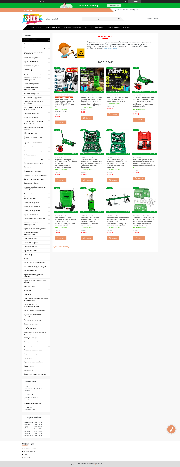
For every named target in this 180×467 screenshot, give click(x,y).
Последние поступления (72, 27)
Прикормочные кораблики (33, 362)
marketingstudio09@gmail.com (33, 403)
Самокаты (28, 358)
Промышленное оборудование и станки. (36, 281)
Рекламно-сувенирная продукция (36, 151)
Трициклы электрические (33, 143)
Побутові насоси (30, 155)
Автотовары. (29, 70)
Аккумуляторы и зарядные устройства (33, 102)
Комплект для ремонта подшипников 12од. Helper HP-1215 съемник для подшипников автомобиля (144, 162)
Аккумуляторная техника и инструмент (33, 53)
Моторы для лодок (31, 133)
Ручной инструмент (31, 62)
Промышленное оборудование (35, 229)
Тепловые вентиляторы (32, 320)
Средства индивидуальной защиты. (33, 276)
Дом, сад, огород (30, 238)
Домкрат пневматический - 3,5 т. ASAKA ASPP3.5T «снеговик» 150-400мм (117, 99)
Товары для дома (30, 246)
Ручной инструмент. (31, 215)
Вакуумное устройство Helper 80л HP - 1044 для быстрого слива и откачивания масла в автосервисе (90, 221)
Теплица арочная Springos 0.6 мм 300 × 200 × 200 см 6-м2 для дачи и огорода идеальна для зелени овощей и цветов (143, 221)
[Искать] (119, 19)
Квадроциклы (29, 366)
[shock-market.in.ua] (33, 18)
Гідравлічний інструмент (33, 171)
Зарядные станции (30, 338)
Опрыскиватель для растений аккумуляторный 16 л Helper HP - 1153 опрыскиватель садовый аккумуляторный (65, 221)
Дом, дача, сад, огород (32, 74)
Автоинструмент (30, 286)
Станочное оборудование (33, 97)
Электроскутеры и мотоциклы (35, 374)
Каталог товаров (35, 27)
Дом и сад (27, 294)
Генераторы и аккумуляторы (34, 263)
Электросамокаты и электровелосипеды (31, 305)
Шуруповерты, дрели (31, 66)
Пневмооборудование (32, 58)
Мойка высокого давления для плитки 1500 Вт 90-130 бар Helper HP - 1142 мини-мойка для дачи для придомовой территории (91, 101)
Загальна (27, 167)
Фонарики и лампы (31, 117)
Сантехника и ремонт (32, 94)
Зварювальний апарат (32, 183)
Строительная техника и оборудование (33, 315)
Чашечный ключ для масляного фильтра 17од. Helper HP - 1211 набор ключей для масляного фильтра (117, 163)
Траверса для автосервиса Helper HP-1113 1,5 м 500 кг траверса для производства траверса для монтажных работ (118, 221)
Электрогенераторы (31, 84)
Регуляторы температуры (33, 163)
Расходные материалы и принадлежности (33, 198)
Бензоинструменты (31, 271)
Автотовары (28, 255)
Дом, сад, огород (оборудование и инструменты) (36, 299)
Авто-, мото (28, 370)
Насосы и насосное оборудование (31, 89)
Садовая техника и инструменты (36, 159)
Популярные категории (52, 27)
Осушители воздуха (31, 354)
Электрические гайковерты (34, 342)
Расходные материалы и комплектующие (33, 108)
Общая (26, 259)
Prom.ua (99, 463)
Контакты (126, 27)
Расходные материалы (32, 207)
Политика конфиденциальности (105, 465)
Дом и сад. (28, 193)
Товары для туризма (31, 113)
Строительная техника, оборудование (32, 79)
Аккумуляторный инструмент (34, 219)
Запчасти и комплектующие (34, 179)
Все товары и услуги (61, 246)
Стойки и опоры (30, 328)
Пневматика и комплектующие (35, 48)
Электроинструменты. (32, 211)
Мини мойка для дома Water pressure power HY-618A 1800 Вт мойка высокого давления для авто (64, 103)
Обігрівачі (27, 290)
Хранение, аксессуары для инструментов (33, 122)
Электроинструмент (31, 44)
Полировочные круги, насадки (35, 267)
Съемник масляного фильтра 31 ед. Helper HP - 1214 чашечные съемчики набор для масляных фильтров (91, 163)
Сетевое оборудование (32, 147)
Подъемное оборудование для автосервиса (35, 188)
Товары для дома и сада (33, 350)
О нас (86, 27)
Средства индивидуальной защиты (33, 128)
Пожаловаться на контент (86, 465)
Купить (61, 122)
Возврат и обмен (114, 27)
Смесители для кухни (109, 48)
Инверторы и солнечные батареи (33, 138)
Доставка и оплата (97, 27)
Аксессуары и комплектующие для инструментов (35, 333)
